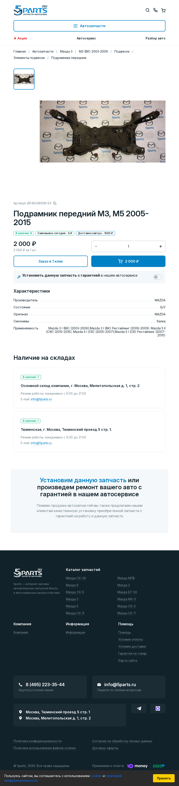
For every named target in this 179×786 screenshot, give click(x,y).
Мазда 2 (123, 585)
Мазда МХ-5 (126, 599)
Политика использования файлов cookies (45, 748)
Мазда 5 (72, 606)
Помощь (124, 632)
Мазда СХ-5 (75, 592)
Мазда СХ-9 (75, 613)
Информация (75, 632)
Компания (21, 632)
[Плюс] (160, 246)
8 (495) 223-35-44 (45, 684)
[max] (157, 708)
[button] (24, 79)
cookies (97, 776)
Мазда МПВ (126, 578)
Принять (164, 778)
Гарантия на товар (132, 653)
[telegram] (139, 708)
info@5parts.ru (41, 399)
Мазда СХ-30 (76, 578)
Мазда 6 (72, 585)
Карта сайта (127, 660)
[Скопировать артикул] (54, 203)
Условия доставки (132, 646)
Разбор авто (155, 38)
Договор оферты (105, 748)
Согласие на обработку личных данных (122, 741)
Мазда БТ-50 (127, 592)
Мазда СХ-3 (126, 606)
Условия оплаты (130, 639)
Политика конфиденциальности (38, 741)
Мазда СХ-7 (126, 613)
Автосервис (86, 38)
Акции (22, 38)
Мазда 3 (72, 599)
